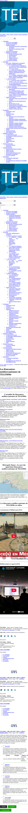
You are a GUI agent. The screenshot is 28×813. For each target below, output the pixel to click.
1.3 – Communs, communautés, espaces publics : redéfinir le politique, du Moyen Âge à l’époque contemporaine (18, 76)
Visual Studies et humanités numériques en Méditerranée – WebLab (18, 107)
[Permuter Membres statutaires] (25, 214)
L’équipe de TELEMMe (11, 43)
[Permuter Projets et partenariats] (25, 344)
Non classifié (8, 797)
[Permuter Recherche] (25, 232)
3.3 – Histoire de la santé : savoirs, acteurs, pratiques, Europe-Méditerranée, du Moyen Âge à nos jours (18, 95)
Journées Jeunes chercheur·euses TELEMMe (16, 128)
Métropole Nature (4, 450)
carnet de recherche (19, 385)
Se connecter (6, 661)
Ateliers (8, 129)
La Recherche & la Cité (11, 134)
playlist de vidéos (7, 388)
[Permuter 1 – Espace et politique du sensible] (25, 236)
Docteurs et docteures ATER (15, 54)
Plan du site (5, 659)
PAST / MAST (12, 56)
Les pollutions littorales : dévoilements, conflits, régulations (13, 399)
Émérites (11, 50)
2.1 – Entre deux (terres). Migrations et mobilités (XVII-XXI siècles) (17, 81)
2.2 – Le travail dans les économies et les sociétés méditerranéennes (18, 83)
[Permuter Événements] (25, 304)
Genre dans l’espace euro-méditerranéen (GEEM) (18, 99)
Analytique (7, 775)
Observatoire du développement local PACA (17, 101)
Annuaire (5, 657)
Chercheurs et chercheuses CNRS (16, 49)
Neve (14, 678)
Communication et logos (8, 658)
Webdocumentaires (10, 141)
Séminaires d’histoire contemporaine (17, 119)
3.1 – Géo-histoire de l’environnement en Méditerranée (18, 89)
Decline (3, 806)
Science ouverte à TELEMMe (16, 105)
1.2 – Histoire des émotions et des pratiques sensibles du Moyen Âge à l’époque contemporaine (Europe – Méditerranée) (17, 71)
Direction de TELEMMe (11, 42)
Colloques (8, 112)
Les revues (8, 159)
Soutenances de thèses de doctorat (13, 149)
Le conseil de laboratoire (11, 60)
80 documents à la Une (14, 103)
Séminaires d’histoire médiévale (16, 123)
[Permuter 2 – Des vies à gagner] (25, 259)
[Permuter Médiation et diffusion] (25, 333)
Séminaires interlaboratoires (15, 125)
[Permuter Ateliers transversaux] (25, 287)
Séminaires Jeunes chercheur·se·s (16, 127)
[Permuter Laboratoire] (25, 210)
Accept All (12, 806)
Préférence (7, 786)
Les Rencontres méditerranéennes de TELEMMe (14, 136)
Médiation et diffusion (8, 364)
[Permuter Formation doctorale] (25, 347)
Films (7, 142)
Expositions (8, 139)
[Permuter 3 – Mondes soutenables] (25, 273)
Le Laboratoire (6, 654)
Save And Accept (5, 810)
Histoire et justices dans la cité (15, 108)
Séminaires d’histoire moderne (16, 124)
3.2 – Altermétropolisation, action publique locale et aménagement (16, 91)
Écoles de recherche (10, 130)
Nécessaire (7, 746)
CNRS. (18, 630)
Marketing (7, 764)
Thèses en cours (9, 150)
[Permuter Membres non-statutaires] (25, 223)
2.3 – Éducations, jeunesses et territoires (18, 85)
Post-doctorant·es (13, 55)
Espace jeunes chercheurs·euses (13, 152)
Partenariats (8, 146)
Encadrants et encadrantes (12, 154)
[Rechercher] (15, 38)
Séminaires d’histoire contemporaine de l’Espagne (18, 121)
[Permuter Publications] (25, 356)
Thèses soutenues (10, 151)
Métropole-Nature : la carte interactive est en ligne (11, 440)
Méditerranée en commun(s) (6, 409)
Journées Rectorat (10, 138)
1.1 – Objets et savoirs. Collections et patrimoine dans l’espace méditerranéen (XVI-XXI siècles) (18, 67)
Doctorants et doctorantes (12, 51)
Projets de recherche (10, 145)
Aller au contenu (4, 0)
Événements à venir (10, 111)
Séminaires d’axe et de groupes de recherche (16, 117)
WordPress (21, 678)
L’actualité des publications (12, 158)
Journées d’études (10, 114)
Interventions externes (11, 132)
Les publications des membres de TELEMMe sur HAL (16, 161)
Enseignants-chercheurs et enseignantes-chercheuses (18, 47)
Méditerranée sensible (5, 419)
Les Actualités (6, 655)
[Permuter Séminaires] (25, 309)
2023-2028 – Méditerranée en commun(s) (15, 63)
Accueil (1, 364)
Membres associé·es (13, 58)
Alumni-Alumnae (13, 59)
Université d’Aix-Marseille (8, 630)
